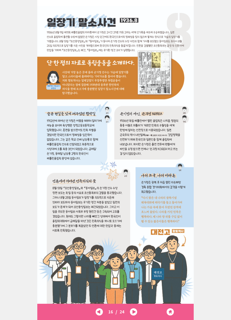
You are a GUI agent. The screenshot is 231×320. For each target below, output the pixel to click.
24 (122, 312)
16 (110, 312)
